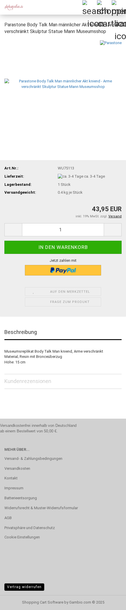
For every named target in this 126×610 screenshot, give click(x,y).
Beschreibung (20, 332)
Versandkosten (17, 468)
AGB (8, 518)
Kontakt (11, 478)
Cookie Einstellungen (22, 537)
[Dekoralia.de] (11, 7)
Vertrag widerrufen (24, 587)
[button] (13, 229)
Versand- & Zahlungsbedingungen (33, 458)
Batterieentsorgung (20, 498)
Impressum (13, 488)
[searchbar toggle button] (89, 7)
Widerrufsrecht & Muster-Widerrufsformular (41, 508)
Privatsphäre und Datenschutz (29, 528)
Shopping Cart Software (42, 602)
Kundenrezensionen (27, 381)
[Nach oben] (110, 601)
